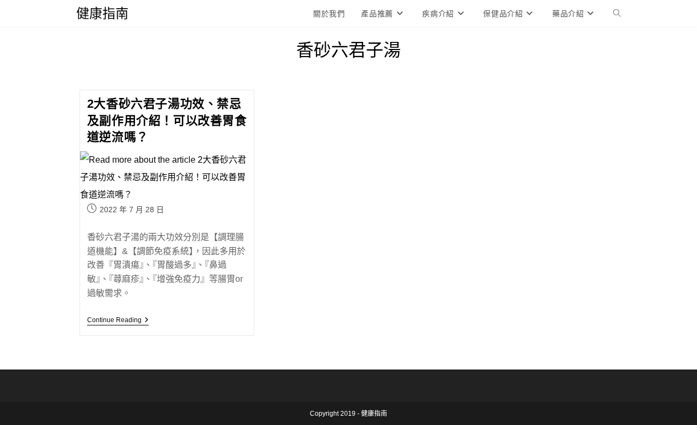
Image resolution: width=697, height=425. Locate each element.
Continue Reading (118, 320)
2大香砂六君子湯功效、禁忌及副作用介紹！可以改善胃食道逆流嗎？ (167, 120)
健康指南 (102, 13)
